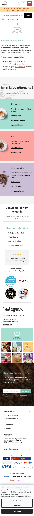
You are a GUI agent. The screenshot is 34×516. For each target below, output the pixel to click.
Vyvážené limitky (17, 125)
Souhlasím (17, 511)
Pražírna (8, 429)
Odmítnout (17, 505)
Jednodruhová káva (18, 120)
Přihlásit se (25, 391)
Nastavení (17, 501)
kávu (20, 40)
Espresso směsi (16, 115)
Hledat (28, 15)
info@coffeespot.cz (14, 440)
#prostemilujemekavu (11, 322)
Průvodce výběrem (17, 191)
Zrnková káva (15, 182)
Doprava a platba (12, 418)
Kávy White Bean (17, 148)
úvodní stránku (20, 67)
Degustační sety (16, 186)
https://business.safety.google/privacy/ (16, 496)
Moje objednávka (12, 415)
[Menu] (29, 3)
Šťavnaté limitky (16, 152)
